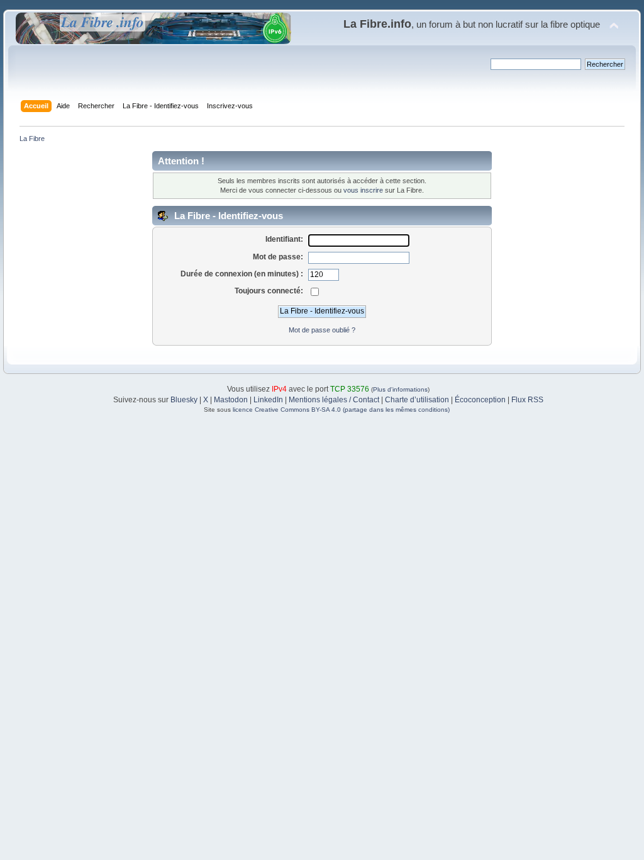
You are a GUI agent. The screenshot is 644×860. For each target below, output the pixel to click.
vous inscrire (363, 190)
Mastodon (231, 399)
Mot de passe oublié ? (322, 330)
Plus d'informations (400, 389)
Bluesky (183, 399)
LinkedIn (268, 399)
